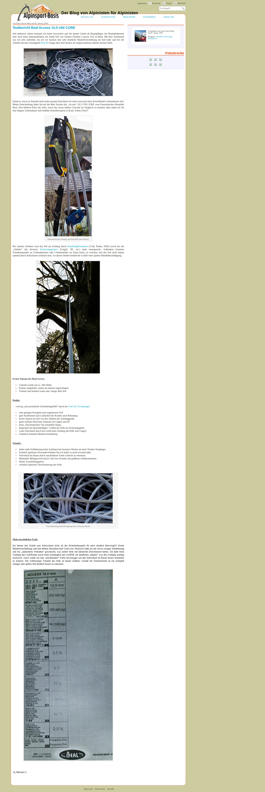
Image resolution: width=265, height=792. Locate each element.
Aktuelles (87, 17)
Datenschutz (100, 789)
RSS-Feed (181, 3)
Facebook (156, 3)
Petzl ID (45, 43)
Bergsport (129, 17)
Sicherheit (149, 17)
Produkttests (152, 38)
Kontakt (110, 789)
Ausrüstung (108, 17)
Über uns (168, 17)
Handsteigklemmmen (77, 246)
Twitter (169, 3)
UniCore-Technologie (78, 406)
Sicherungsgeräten (49, 249)
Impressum (142, 3)
